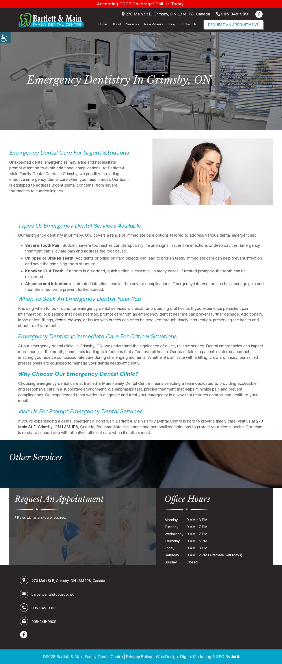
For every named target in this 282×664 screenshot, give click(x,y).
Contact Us (188, 24)
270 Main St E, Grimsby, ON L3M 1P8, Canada (167, 14)
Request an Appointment (233, 24)
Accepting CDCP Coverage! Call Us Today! (141, 4)
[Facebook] (259, 14)
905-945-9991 (235, 14)
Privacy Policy (139, 656)
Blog (172, 24)
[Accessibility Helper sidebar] (5, 37)
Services (132, 24)
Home (102, 24)
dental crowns (68, 320)
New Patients (153, 24)
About (116, 24)
